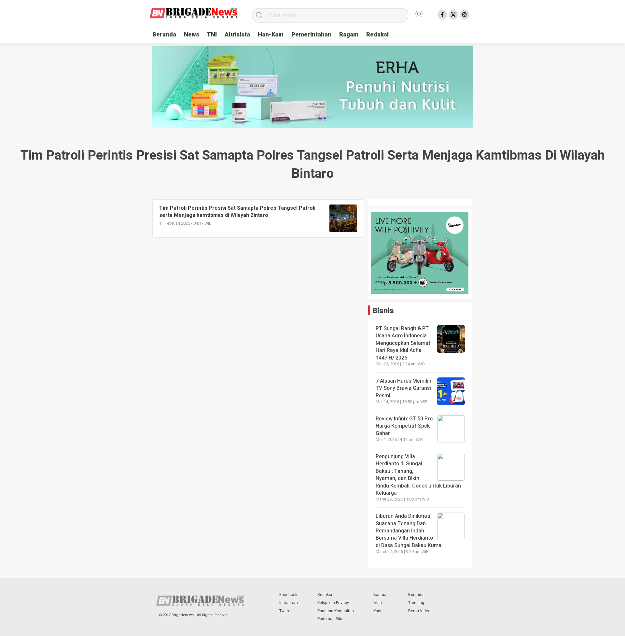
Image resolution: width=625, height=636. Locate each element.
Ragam (348, 34)
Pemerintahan (311, 34)
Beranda (164, 34)
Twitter (285, 611)
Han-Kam (271, 34)
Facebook (288, 595)
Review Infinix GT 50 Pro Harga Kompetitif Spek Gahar (404, 426)
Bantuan (381, 595)
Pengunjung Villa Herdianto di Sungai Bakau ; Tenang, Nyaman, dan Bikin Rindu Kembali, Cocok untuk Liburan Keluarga (418, 475)
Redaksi (377, 34)
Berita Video (419, 611)
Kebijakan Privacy (333, 603)
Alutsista (237, 34)
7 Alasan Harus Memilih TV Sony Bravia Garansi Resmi (403, 388)
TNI (212, 34)
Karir (377, 611)
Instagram (288, 603)
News (191, 34)
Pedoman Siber (331, 619)
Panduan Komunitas (335, 611)
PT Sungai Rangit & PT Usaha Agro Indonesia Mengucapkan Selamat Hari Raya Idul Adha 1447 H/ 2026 (403, 343)
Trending (416, 603)
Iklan (377, 603)
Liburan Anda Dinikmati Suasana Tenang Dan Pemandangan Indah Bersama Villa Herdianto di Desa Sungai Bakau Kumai (410, 530)
